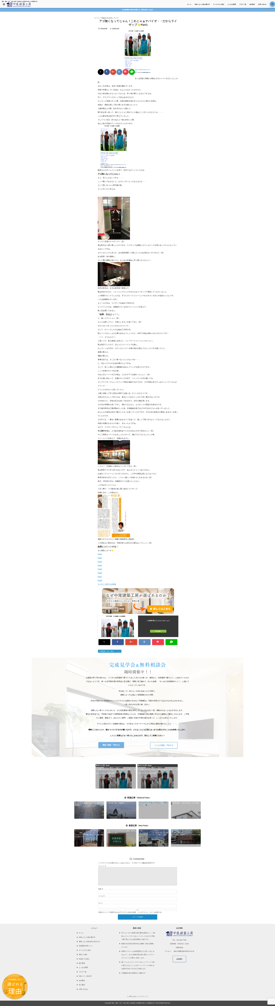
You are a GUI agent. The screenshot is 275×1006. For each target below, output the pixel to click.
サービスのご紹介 (218, 4)
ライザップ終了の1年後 (107, 584)
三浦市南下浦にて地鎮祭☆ (116, 803)
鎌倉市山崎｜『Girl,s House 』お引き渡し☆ (186, 804)
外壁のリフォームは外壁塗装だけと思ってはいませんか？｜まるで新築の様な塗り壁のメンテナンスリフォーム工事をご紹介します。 (153, 833)
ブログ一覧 (242, 4)
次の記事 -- (158, 765)
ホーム (189, 4)
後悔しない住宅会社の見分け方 (89, 941)
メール (101, 896)
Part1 (100, 554)
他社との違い (83, 954)
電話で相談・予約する (111, 745)
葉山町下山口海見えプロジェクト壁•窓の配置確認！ (89, 804)
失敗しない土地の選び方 (202, 4)
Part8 (100, 580)
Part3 (100, 562)
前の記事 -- (116, 765)
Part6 (100, 573)
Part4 (100, 565)
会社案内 (252, 4)
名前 (100, 889)
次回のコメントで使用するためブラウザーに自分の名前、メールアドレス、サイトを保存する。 (130, 912)
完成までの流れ (84, 959)
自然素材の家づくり (85, 946)
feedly (159, 631)
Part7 (100, 577)
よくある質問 (232, 4)
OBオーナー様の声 (85, 976)
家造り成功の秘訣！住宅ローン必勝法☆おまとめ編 (153, 804)
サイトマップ (142, 996)
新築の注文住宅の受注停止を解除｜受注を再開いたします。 (121, 832)
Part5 (100, 569)
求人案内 (82, 985)
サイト (100, 903)
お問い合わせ (262, 4)
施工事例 (82, 963)
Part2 (100, 558)
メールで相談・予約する (163, 745)
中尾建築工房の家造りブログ (110, 651)
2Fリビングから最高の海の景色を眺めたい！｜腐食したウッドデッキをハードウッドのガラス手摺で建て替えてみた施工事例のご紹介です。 (89, 833)
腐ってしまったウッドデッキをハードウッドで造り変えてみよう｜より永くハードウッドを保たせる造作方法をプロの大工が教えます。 (186, 833)
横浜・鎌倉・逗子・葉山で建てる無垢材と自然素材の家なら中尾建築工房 (133, 1003)
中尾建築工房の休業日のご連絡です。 (134, 973)
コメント (102, 866)
